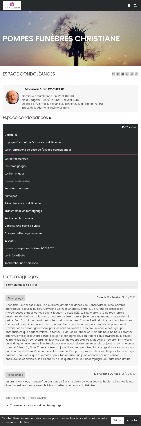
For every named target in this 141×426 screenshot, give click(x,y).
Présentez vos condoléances (23, 203)
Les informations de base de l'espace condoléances (38, 150)
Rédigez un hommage (19, 218)
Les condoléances (16, 159)
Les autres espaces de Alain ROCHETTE (29, 248)
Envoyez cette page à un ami (23, 233)
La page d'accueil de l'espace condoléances (33, 142)
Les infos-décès (15, 255)
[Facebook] (113, 74)
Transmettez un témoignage (23, 211)
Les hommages (14, 173)
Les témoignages (16, 166)
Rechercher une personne (21, 263)
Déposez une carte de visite (22, 226)
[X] (118, 74)
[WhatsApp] (127, 74)
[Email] (122, 74)
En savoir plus (39, 422)
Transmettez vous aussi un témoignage (36, 405)
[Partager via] (136, 74)
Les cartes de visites (17, 181)
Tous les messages (17, 188)
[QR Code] (132, 74)
